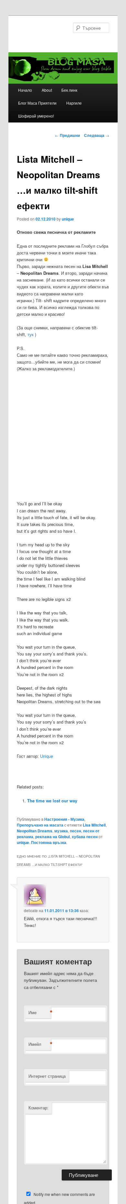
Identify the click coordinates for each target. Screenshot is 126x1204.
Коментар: (38, 1108)
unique (68, 219)
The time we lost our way (52, 801)
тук (30, 334)
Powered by (96, 813)
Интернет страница (47, 1076)
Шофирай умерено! (36, 115)
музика (61, 831)
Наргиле (74, 103)
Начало (25, 90)
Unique (46, 756)
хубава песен (85, 836)
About (47, 90)
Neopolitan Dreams (34, 831)
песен (75, 831)
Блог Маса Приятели (37, 103)
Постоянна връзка (48, 842)
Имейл (39, 1044)
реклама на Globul (52, 836)
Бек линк (69, 90)
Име (39, 1012)
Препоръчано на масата (40, 825)
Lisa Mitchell (94, 825)
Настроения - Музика (64, 819)
